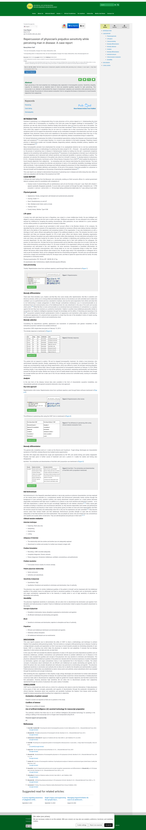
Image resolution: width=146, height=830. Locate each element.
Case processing (111, 41)
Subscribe (90, 13)
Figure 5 (80, 461)
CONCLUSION (106, 65)
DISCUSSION (106, 62)
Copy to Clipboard (30, 72)
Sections (105, 27)
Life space (109, 38)
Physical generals (111, 36)
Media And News (100, 13)
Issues (59, 13)
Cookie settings (81, 825)
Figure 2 (48, 331)
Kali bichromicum (111, 54)
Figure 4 (68, 416)
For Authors (81, 13)
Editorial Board (50, 13)
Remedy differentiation (113, 44)
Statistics (115, 27)
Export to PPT (31, 287)
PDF (83, 26)
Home (34, 13)
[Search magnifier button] (118, 4)
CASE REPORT (107, 33)
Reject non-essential (96, 825)
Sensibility (109, 59)
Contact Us (110, 13)
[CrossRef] (32, 746)
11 (83, 515)
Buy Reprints (74, 26)
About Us (40, 13)
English (27, 26)
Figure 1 (84, 268)
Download (124, 27)
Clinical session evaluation (114, 57)
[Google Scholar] (33, 730)
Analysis (109, 49)
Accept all (108, 825)
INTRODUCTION (107, 30)
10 (85, 503)
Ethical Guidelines (70, 13)
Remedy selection (111, 46)
